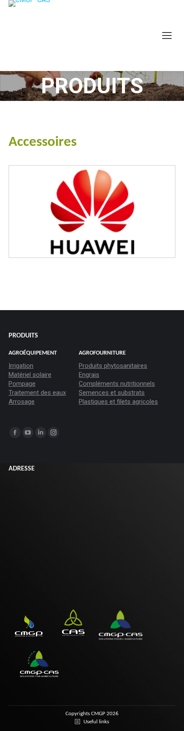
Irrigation (21, 366)
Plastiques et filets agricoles (118, 401)
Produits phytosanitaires (113, 366)
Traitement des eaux (37, 393)
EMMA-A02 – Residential (78, 243)
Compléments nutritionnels (117, 384)
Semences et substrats (112, 393)
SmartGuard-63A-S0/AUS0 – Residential (97, 254)
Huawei (55, 186)
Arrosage (22, 401)
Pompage (22, 384)
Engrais (89, 375)
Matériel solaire (30, 375)
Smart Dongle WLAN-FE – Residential (93, 231)
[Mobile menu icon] (166, 35)
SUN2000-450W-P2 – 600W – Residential (99, 220)
